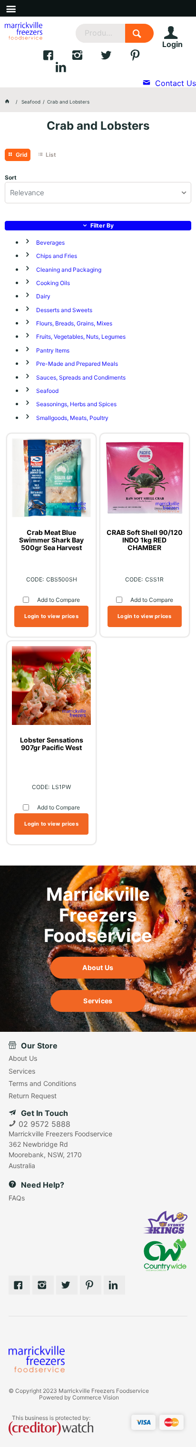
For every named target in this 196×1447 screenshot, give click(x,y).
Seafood (47, 390)
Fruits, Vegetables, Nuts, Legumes (81, 336)
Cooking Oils (53, 282)
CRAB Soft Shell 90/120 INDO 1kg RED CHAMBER (145, 540)
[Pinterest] (90, 1285)
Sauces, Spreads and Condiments (81, 377)
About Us (97, 967)
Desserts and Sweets (64, 310)
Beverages (50, 242)
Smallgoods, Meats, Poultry (72, 417)
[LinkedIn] (68, 69)
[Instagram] (85, 57)
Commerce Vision (95, 1397)
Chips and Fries (56, 255)
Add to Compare (58, 599)
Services (97, 1001)
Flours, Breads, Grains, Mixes (74, 323)
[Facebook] (56, 57)
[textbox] (100, 33)
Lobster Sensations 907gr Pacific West (51, 744)
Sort (11, 177)
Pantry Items (52, 350)
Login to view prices (51, 616)
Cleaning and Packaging (68, 269)
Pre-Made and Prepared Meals (77, 363)
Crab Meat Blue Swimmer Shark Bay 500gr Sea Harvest (51, 540)
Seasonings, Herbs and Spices (76, 404)
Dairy (43, 296)
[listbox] (98, 192)
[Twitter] (114, 57)
